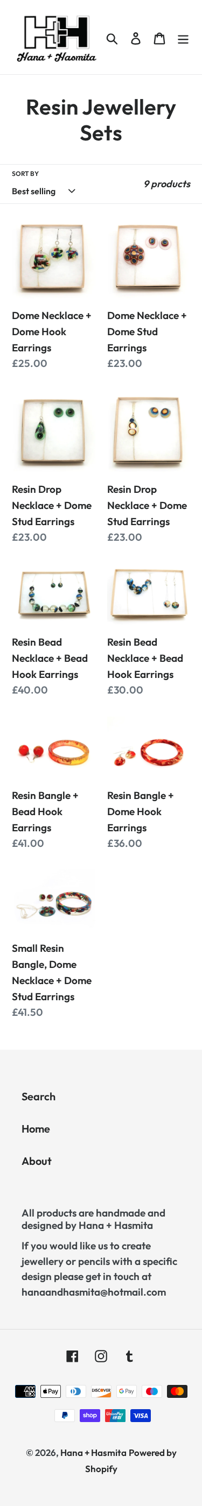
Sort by (25, 173)
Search (38, 1096)
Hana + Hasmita (93, 1452)
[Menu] (183, 37)
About (37, 1161)
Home (36, 1128)
